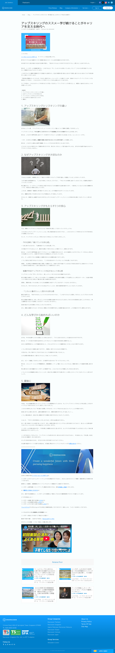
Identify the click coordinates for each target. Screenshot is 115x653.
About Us (84, 619)
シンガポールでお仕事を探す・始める (30, 29)
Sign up (108, 8)
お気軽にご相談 (62, 487)
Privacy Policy (86, 621)
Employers (26, 3)
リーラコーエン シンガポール (40, 475)
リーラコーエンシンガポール (29, 57)
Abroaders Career (53, 643)
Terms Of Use (86, 624)
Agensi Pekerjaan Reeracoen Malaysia (60, 627)
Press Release (53, 8)
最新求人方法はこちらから (31, 490)
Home (23, 15)
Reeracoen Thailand (54, 622)
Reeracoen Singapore (54, 625)
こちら (41, 500)
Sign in (97, 8)
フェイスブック (25, 507)
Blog (61, 8)
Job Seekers (9, 3)
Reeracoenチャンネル (48, 519)
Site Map (84, 626)
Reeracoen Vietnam (54, 632)
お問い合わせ (72, 443)
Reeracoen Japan (53, 635)
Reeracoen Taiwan (53, 630)
